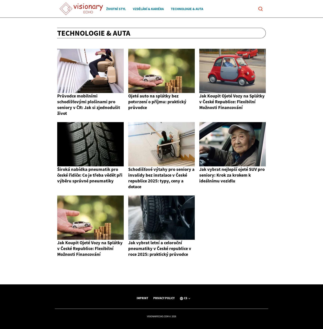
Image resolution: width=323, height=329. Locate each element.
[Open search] (260, 9)
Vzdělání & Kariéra (148, 9)
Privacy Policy (164, 298)
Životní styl (116, 9)
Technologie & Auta (187, 9)
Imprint (142, 298)
